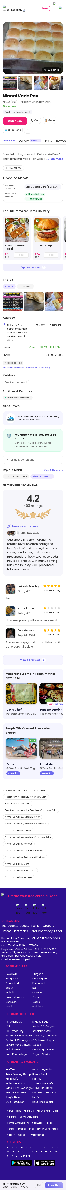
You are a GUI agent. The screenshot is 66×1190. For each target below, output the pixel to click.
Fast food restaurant (16, 382)
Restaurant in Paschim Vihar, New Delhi (26, 796)
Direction (57, 324)
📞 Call (34, 120)
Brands (22, 1129)
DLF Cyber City (14, 1031)
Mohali (10, 992)
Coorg (36, 1002)
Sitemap (37, 1123)
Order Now (15, 121)
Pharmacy (45, 931)
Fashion (36, 926)
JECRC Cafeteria (42, 1088)
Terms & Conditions (18, 1123)
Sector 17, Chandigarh (45, 1035)
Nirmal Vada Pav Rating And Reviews (25, 857)
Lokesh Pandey (28, 586)
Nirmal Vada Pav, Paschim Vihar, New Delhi (28, 837)
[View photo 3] (25, 83)
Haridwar (37, 1006)
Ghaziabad (12, 983)
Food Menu (25, 286)
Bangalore (12, 978)
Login (45, 8)
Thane (36, 997)
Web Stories (37, 1135)
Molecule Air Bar (15, 1083)
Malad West (13, 1049)
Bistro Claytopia (42, 1069)
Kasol (9, 1006)
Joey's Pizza (13, 1097)
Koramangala (14, 1021)
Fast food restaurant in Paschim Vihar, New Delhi (31, 810)
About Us (29, 1111)
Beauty (24, 926)
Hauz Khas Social (42, 1102)
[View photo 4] (41, 83)
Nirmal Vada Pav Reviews (18, 843)
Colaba (36, 1045)
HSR (8, 1026)
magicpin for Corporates (43, 1129)
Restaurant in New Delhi (17, 803)
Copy (42, 324)
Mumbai (37, 992)
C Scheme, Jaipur (43, 1040)
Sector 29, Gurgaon (44, 1026)
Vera (10, 1135)
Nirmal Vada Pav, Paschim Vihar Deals (25, 823)
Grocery (48, 926)
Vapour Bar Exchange (19, 1088)
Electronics (20, 931)
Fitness (6, 931)
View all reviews (30, 660)
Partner (11, 1129)
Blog (55, 1111)
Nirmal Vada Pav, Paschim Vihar (22, 816)
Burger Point (39, 1074)
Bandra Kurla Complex (19, 1045)
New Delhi (11, 974)
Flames (36, 1078)
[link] (17, 238)
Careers (23, 1135)
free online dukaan (42, 896)
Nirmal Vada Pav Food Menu (20, 870)
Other (58, 931)
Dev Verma (26, 630)
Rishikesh (11, 1002)
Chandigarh (39, 978)
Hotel (33, 931)
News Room (14, 1111)
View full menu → (53, 470)
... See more (55, 159)
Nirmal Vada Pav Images (18, 877)
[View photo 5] (56, 83)
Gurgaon (37, 974)
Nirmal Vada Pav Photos (18, 830)
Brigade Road (40, 1021)
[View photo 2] (10, 83)
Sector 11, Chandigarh (19, 1040)
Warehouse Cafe (42, 1083)
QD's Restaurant (16, 1102)
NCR (34, 988)
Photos (9, 286)
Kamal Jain (26, 608)
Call (39, 1184)
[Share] (27, 130)
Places (48, 1123)
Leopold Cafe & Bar (44, 1092)
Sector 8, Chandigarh (19, 1035)
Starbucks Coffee (16, 1092)
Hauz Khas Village (16, 1054)
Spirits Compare (29, 1117)
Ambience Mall (41, 1031)
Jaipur (9, 988)
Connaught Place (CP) (45, 1049)
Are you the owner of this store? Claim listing (26, 367)
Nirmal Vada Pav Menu (17, 863)
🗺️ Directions (12, 130)
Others (25, 1156)
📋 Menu (49, 120)
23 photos (53, 69)
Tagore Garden (41, 1054)
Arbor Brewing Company (19, 1074)
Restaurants (9, 926)
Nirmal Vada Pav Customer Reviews (24, 850)
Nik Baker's (12, 1078)
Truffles (10, 1069)
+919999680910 (53, 355)
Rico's (35, 1097)
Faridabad (38, 983)
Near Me (12, 1117)
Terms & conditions (21, 459)
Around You (43, 1111)
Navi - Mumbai (15, 997)
